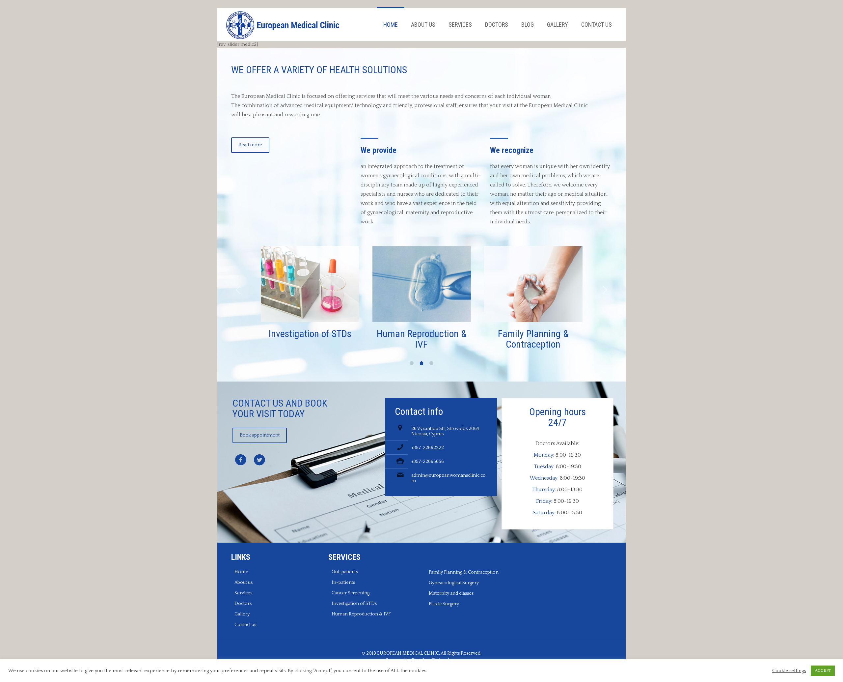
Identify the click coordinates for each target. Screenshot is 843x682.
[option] (310, 294)
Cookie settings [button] (789, 670)
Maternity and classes (451, 593)
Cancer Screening (350, 593)
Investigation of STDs (354, 603)
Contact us (245, 624)
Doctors (243, 603)
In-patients (343, 582)
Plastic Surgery (444, 604)
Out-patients (345, 572)
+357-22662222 (427, 447)
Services (243, 593)
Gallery (242, 614)
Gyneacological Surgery (454, 582)
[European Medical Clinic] (283, 24)
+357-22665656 (427, 461)
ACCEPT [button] (823, 670)
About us (243, 582)
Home (241, 572)
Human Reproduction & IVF (361, 614)
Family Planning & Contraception (464, 572)
